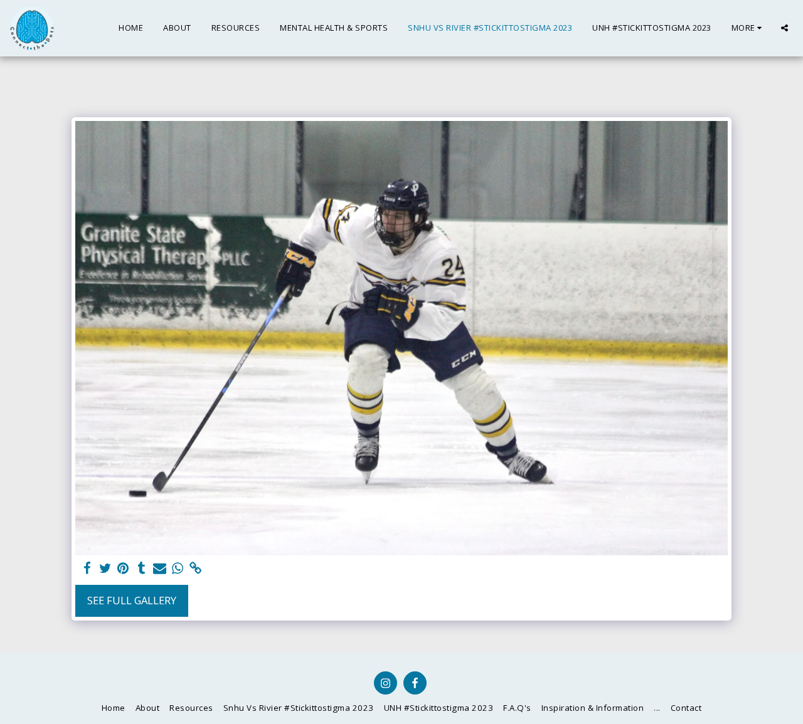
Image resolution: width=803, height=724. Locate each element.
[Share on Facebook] (86, 568)
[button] (784, 28)
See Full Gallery (131, 600)
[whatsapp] (177, 568)
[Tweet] (105, 568)
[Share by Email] (159, 568)
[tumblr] (141, 568)
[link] (196, 568)
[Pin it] (123, 568)
